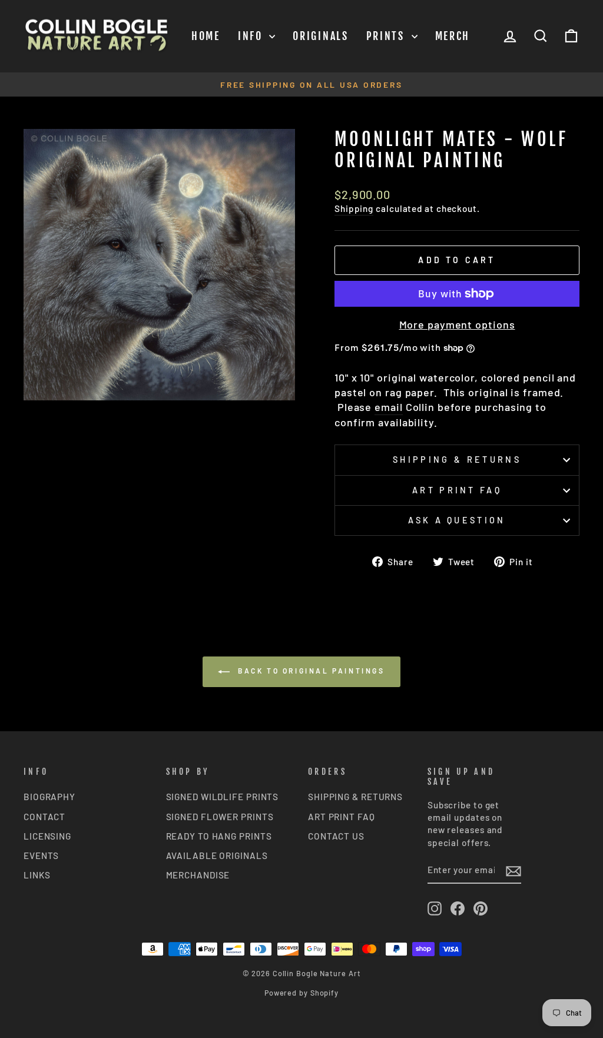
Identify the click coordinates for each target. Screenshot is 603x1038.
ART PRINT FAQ (341, 816)
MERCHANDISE (198, 875)
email (389, 406)
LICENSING (47, 836)
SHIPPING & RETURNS (355, 796)
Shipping (353, 208)
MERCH (453, 35)
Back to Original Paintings (309, 670)
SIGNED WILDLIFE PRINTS (222, 796)
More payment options (457, 324)
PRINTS (387, 35)
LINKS (37, 875)
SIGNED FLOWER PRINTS (220, 816)
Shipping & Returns (457, 460)
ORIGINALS (320, 35)
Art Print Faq (457, 490)
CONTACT (44, 816)
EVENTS (41, 855)
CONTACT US (336, 836)
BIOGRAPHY (49, 796)
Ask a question (456, 520)
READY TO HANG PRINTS (219, 836)
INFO (252, 35)
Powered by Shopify (301, 992)
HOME (205, 35)
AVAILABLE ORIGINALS (217, 855)
